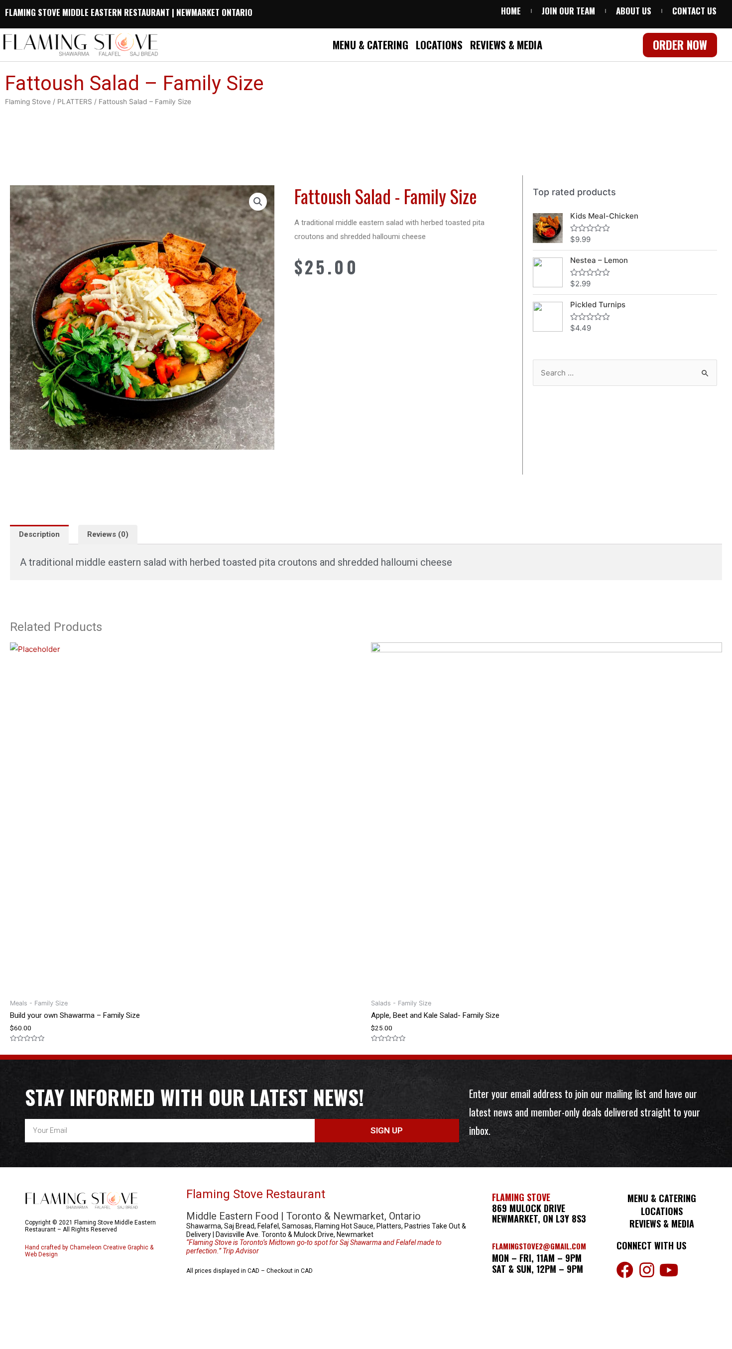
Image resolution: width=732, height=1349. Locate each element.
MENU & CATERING (370, 44)
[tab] (39, 534)
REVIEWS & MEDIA (506, 44)
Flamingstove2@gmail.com (539, 1245)
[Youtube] (668, 1269)
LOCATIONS (439, 44)
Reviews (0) (107, 534)
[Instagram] (646, 1269)
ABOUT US (633, 11)
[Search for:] (625, 372)
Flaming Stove (28, 102)
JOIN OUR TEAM (568, 11)
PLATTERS (74, 102)
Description (39, 534)
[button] (680, 45)
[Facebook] (624, 1269)
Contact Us (694, 11)
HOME (511, 11)
